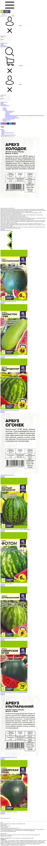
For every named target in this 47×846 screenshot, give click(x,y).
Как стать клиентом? (9, 111)
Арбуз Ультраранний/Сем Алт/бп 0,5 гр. (8, 757)
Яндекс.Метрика (30, 830)
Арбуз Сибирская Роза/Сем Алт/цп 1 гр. (8, 811)
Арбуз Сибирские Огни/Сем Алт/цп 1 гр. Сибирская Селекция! (13, 692)
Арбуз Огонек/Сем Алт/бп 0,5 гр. (7, 474)
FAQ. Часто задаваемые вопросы (12, 117)
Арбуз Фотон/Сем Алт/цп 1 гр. (6, 583)
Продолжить (3, 839)
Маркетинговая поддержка (11, 116)
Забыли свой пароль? (4, 46)
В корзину (2, 303)
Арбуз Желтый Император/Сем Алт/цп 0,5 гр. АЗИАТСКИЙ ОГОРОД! (15, 529)
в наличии (2, 229)
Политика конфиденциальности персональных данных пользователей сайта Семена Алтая (24, 115)
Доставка (7, 113)
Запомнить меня (3, 43)
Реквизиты (7, 114)
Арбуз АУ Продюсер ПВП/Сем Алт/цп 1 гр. (9, 410)
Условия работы (8, 112)
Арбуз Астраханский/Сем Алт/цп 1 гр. (8, 637)
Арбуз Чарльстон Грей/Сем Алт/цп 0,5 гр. (9, 355)
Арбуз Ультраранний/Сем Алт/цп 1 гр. (8, 301)
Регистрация (3, 45)
